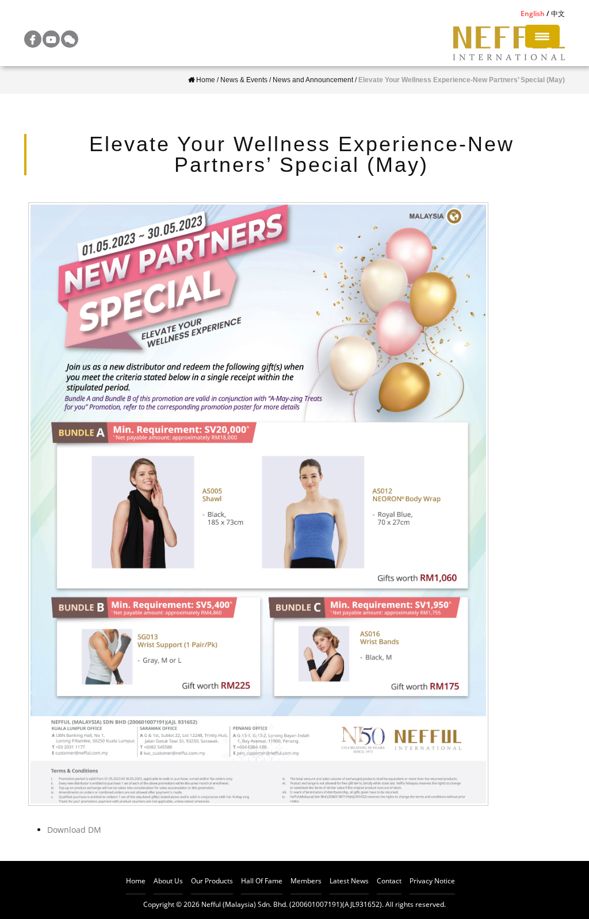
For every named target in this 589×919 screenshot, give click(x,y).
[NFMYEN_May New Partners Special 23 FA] (258, 504)
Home (136, 881)
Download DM (74, 829)
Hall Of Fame (261, 881)
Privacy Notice (432, 881)
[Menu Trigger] (542, 36)
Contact (389, 881)
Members (306, 881)
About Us (168, 881)
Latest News (349, 881)
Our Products (212, 881)
